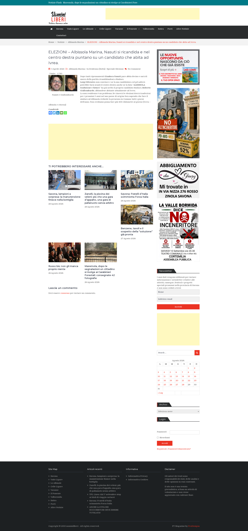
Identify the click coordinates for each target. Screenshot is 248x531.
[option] (101, 2)
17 (159, 380)
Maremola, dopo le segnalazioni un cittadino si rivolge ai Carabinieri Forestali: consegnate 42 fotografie (100, 272)
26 (171, 384)
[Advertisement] (153, 14)
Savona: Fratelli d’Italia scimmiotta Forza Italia (134, 195)
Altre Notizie (182, 29)
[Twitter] (54, 112)
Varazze (119, 29)
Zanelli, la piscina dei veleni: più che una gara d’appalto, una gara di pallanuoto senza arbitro (99, 198)
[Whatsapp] (65, 112)
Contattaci (61, 35)
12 (171, 376)
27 (177, 384)
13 (177, 376)
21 (183, 380)
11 (164, 376)
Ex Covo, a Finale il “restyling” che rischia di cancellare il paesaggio (97, 3)
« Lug (160, 393)
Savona (59, 29)
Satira (161, 29)
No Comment (134, 69)
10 (159, 376)
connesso (65, 293)
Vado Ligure (73, 29)
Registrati (162, 449)
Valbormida (148, 29)
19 (171, 380)
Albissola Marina (77, 69)
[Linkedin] (57, 112)
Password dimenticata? (179, 449)
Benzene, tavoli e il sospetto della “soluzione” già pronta (137, 231)
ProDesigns (194, 526)
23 (195, 380)
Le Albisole (88, 29)
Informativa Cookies (138, 479)
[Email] (61, 112)
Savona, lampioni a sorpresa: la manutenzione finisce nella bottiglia (64, 197)
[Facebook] (50, 112)
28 (183, 384)
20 (177, 380)
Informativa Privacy (138, 476)
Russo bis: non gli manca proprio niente (63, 268)
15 (189, 376)
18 (165, 380)
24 (159, 384)
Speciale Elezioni (115, 69)
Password (161, 432)
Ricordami (165, 437)
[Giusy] (178, 200)
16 (195, 376)
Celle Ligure (105, 29)
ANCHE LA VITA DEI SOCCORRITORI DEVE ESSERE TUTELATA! (103, 510)
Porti (170, 29)
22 (189, 380)
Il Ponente (132, 29)
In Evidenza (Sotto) (96, 69)
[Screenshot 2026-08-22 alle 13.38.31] (178, 160)
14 (183, 376)
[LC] (178, 86)
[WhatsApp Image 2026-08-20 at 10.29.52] (178, 263)
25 (165, 384)
